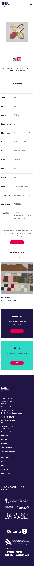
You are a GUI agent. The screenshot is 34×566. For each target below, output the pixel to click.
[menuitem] (17, 436)
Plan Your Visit (6, 432)
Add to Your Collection (17, 71)
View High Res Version (24, 68)
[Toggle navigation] (26, 4)
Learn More (17, 331)
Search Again (17, 242)
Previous (15, 257)
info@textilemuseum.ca (14, 413)
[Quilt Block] (17, 278)
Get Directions (6, 406)
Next (19, 257)
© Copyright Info (8, 68)
